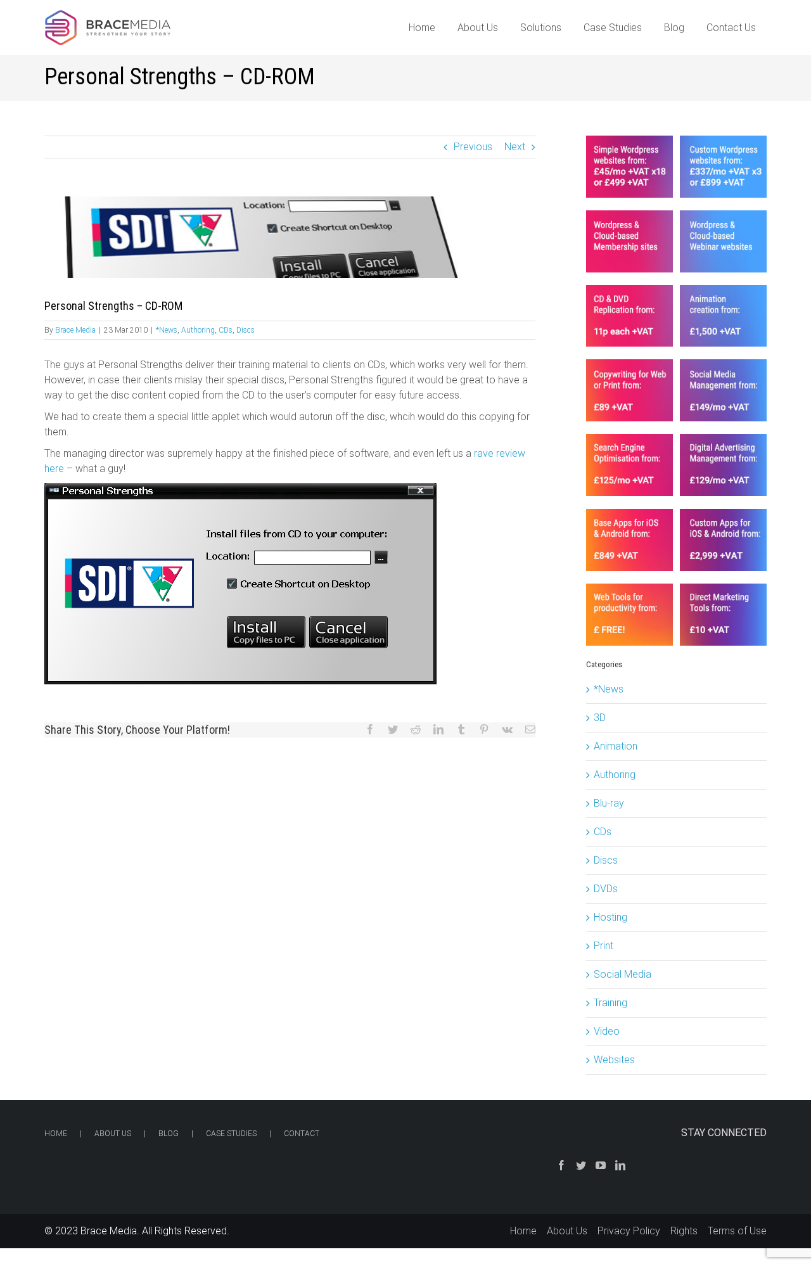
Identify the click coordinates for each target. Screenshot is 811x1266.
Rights (684, 1231)
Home (55, 1133)
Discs (245, 330)
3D (600, 718)
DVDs (606, 889)
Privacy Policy (628, 1231)
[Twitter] (581, 1165)
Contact (301, 1133)
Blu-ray (609, 803)
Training (610, 1003)
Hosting (610, 917)
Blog (168, 1133)
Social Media (622, 974)
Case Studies (231, 1133)
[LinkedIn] (620, 1165)
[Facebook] (561, 1165)
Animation (615, 746)
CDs (226, 330)
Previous (473, 147)
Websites (614, 1060)
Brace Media (75, 330)
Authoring (198, 330)
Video (607, 1031)
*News (166, 330)
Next (514, 147)
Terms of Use (737, 1231)
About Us (112, 1133)
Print (603, 946)
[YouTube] (601, 1165)
